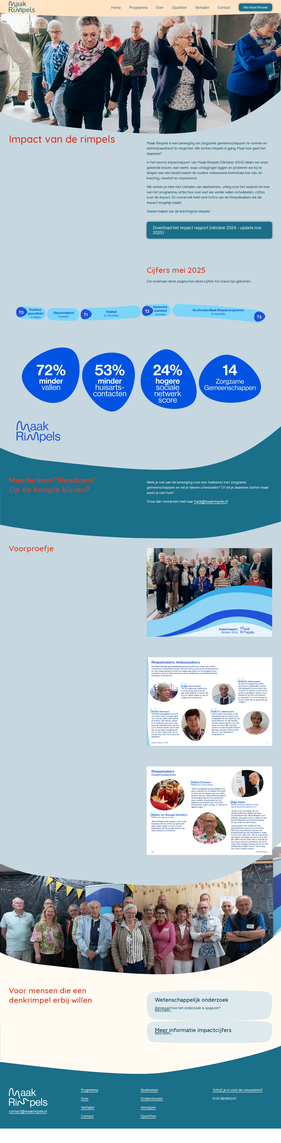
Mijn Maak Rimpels (255, 7)
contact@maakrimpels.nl (28, 1111)
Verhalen (202, 7)
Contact (224, 7)
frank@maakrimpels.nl (210, 501)
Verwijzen (148, 1107)
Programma (138, 7)
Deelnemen (149, 1090)
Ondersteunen (151, 1098)
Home (116, 7)
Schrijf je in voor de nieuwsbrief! (237, 1090)
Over (160, 7)
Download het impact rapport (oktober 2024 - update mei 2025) (207, 230)
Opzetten (179, 7)
